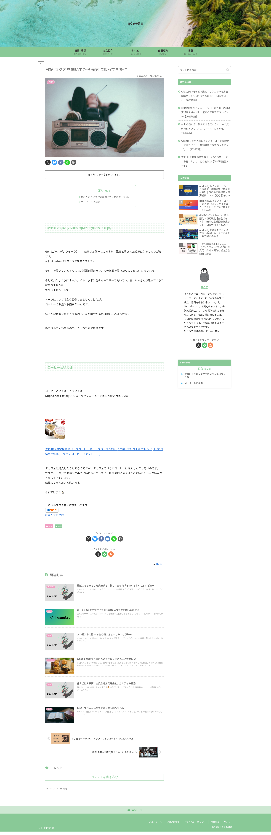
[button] (73, 162)
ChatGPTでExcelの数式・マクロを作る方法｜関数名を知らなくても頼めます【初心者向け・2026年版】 (205, 96)
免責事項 (215, 821)
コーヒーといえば (90, 202)
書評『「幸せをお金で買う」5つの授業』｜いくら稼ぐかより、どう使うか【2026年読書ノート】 (204, 161)
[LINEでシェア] (67, 162)
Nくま (204, 287)
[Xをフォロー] (98, 554)
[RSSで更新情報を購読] (111, 554)
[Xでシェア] (48, 162)
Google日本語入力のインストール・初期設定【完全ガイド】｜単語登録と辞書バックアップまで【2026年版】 (205, 145)
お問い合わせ (173, 821)
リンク (227, 821)
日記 (50, 526)
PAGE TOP (136, 810)
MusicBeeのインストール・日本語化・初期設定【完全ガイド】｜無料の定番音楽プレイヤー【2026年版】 (205, 112)
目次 (100, 190)
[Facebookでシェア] (61, 162)
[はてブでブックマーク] (107, 539)
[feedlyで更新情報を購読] (104, 554)
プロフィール (155, 821)
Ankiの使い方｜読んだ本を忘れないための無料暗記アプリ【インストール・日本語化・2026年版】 (205, 128)
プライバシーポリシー (195, 821)
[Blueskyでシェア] (54, 162)
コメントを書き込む (104, 777)
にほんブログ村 (54, 515)
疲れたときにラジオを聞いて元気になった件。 (105, 197)
